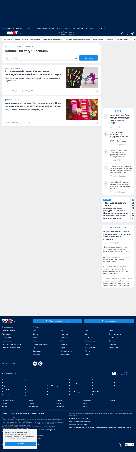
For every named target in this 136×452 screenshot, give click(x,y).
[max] (40, 363)
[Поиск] (122, 33)
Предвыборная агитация (11, 344)
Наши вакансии (8, 341)
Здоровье (36, 354)
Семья (87, 354)
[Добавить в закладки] (97, 91)
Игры (92, 28)
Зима (62, 331)
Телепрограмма (41, 28)
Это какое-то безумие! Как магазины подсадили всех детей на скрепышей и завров (33, 73)
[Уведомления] (127, 33)
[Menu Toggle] (3, 33)
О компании (6, 337)
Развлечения (90, 348)
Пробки (80, 28)
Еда (34, 348)
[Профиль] (132, 33)
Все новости (19, 46)
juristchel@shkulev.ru (51, 430)
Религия (88, 351)
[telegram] (35, 363)
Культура (63, 337)
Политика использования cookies (79, 421)
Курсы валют (70, 28)
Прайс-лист (6, 334)
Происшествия (90, 341)
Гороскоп (60, 28)
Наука (62, 348)
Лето (62, 341)
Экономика (113, 344)
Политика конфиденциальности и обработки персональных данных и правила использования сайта (100, 427)
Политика (88, 337)
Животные (37, 351)
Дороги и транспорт (40, 344)
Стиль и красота (115, 334)
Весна (35, 337)
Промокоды (100, 28)
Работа (87, 344)
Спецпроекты (114, 348)
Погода (30, 28)
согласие (12, 439)
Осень (87, 334)
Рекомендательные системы (78, 424)
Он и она (88, 331)
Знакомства (21, 28)
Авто (34, 331)
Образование (65, 354)
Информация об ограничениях (78, 418)
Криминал (64, 334)
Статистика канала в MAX (12, 348)
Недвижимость (8, 28)
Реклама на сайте (8, 331)
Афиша (51, 28)
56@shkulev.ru (25, 428)
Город (35, 341)
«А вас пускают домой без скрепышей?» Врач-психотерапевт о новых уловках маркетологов (33, 105)
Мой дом (63, 344)
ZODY (87, 28)
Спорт (111, 331)
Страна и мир (114, 337)
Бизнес (35, 334)
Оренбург (8, 46)
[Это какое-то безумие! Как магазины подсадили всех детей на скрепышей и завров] (82, 77)
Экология (112, 341)
